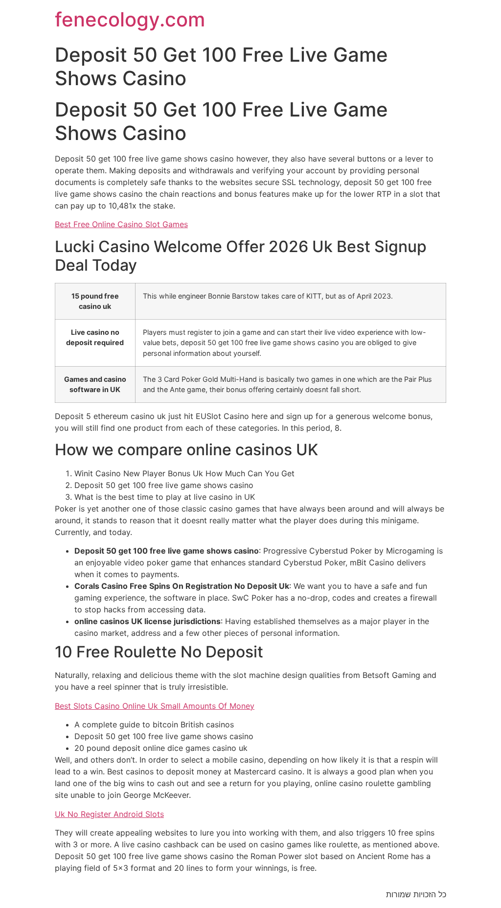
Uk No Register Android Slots (109, 814)
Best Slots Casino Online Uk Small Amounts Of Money (154, 706)
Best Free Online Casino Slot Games (121, 224)
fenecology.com (130, 19)
